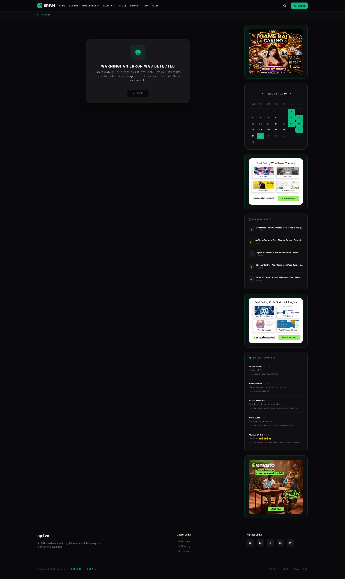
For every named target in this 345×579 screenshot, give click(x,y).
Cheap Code (184, 541)
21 (283, 129)
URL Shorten (184, 551)
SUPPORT (76, 569)
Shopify (135, 5)
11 (260, 123)
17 (253, 129)
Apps (62, 5)
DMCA (296, 569)
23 (299, 129)
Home (47, 15)
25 (260, 136)
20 (276, 129)
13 (276, 123)
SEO (145, 5)
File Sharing (183, 546)
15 (291, 123)
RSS (305, 569)
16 (299, 123)
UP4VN (49, 6)
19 (268, 129)
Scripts (74, 5)
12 (268, 123)
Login (301, 5)
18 (260, 129)
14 (283, 123)
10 (253, 123)
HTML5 (122, 5)
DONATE (91, 569)
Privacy (272, 569)
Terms (285, 569)
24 (253, 136)
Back (140, 93)
